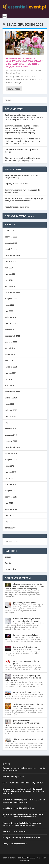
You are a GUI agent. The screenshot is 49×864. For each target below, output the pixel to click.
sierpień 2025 (10, 249)
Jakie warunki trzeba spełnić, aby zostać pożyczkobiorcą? (22, 176)
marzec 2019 (10, 472)
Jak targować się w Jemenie (25, 647)
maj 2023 (9, 311)
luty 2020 (9, 422)
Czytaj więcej (14, 89)
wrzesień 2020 (11, 398)
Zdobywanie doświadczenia (15, 843)
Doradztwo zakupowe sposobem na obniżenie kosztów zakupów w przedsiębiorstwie (23, 815)
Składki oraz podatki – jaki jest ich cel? (28, 740)
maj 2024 (9, 268)
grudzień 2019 (11, 435)
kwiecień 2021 (11, 367)
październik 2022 (12, 336)
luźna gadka (10, 569)
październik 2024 (12, 255)
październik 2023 (12, 292)
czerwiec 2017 (11, 497)
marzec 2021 (10, 373)
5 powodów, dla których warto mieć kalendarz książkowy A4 (26, 619)
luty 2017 (9, 521)
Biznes (8, 557)
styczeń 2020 (10, 429)
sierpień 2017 (10, 490)
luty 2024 (9, 280)
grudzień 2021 (11, 348)
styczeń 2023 (10, 329)
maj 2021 (9, 360)
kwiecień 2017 (11, 509)
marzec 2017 (10, 515)
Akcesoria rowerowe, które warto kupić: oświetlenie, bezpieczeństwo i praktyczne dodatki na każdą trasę (23, 141)
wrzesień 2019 (11, 453)
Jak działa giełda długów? (24, 602)
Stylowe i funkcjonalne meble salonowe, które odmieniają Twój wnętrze (22, 159)
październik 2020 (12, 391)
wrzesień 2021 (11, 354)
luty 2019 (9, 478)
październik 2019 (12, 447)
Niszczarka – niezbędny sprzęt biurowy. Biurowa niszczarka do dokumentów (23, 677)
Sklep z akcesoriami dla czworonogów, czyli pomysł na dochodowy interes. (24, 199)
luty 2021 (9, 379)
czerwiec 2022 (11, 342)
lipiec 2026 (9, 230)
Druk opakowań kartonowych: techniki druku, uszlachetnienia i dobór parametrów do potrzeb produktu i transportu (24, 117)
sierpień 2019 (10, 459)
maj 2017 (9, 503)
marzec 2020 (10, 416)
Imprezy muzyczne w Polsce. (17, 183)
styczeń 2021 (10, 385)
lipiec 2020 (9, 404)
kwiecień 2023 (11, 317)
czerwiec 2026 (11, 237)
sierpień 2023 (10, 299)
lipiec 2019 (9, 466)
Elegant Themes (28, 858)
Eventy (8, 73)
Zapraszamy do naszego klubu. (27, 692)
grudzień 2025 (11, 243)
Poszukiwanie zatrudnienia (17, 207)
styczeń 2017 (10, 528)
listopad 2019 (11, 441)
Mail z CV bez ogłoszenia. (14, 776)
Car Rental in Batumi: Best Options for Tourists (22, 150)
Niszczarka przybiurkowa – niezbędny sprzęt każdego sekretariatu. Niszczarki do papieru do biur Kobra (23, 791)
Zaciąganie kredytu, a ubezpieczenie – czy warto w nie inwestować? (24, 769)
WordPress (24, 860)
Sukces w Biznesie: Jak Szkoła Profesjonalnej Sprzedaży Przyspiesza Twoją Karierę (22, 824)
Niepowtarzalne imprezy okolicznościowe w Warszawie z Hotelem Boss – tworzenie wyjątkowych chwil (24, 62)
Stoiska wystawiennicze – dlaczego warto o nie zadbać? (28, 705)
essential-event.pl (23, 70)
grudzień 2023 (11, 286)
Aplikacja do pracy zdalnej (14, 831)
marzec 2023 (10, 323)
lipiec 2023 (9, 305)
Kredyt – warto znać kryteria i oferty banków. (23, 783)
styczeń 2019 (10, 484)
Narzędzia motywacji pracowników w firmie (22, 837)
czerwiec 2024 (11, 261)
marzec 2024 (10, 274)
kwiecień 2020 (11, 410)
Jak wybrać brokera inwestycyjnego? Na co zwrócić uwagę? (23, 191)
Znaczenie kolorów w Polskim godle (26, 662)
